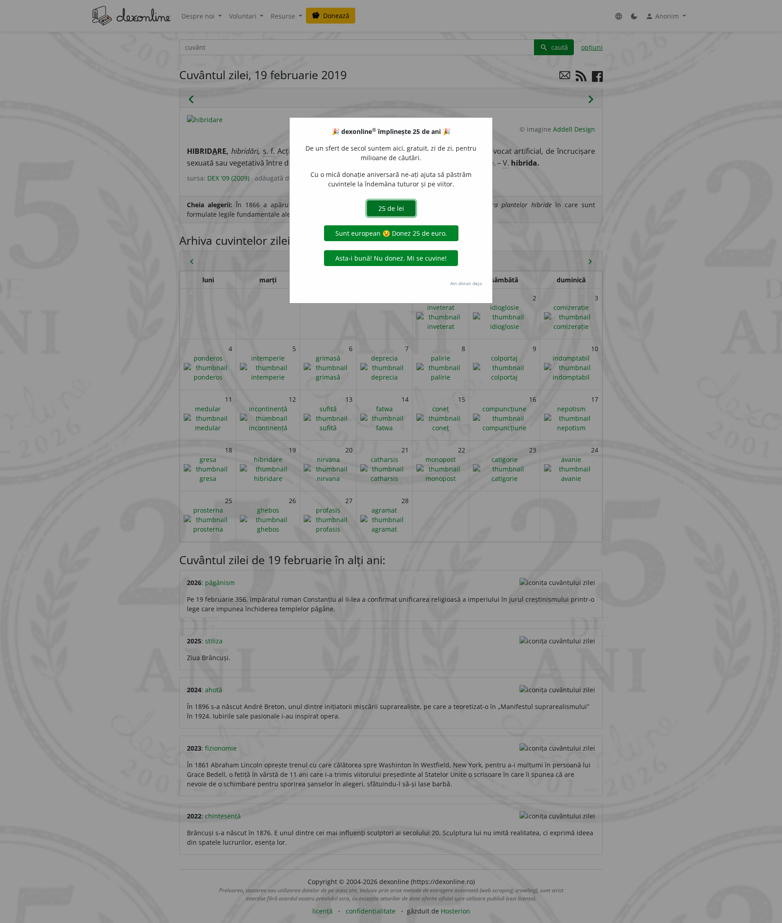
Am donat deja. (466, 283)
